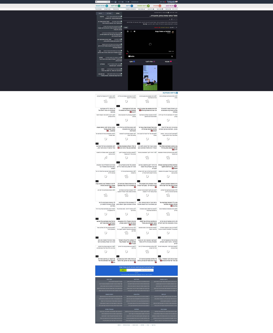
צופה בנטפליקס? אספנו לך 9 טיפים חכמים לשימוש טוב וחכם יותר (138, 318)
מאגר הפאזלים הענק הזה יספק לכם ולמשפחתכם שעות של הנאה (110, 283)
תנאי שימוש (139, 274)
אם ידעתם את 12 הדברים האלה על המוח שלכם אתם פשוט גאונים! (138, 320)
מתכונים (156, 6)
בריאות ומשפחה (142, 6)
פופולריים (109, 13)
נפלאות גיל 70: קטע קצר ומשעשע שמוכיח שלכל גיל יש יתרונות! (165, 296)
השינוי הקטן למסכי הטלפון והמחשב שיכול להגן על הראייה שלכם (138, 316)
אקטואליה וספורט (109, 309)
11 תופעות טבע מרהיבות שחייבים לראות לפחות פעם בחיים (139, 305)
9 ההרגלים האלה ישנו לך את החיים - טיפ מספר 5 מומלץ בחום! (166, 298)
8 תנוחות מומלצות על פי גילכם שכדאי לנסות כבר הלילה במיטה (138, 281)
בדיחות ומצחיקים (158, 12)
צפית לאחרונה (107, 9)
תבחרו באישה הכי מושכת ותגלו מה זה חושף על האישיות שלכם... (111, 303)
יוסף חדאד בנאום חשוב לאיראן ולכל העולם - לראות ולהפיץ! (112, 316)
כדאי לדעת (114, 6)
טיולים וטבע (150, 9)
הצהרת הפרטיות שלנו (133, 274)
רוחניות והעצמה (101, 6)
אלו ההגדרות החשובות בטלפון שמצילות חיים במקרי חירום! (139, 313)
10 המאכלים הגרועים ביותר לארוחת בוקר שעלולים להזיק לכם (166, 290)
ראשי (176, 12)
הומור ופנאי (159, 9)
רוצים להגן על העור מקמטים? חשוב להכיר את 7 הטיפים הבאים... (138, 288)
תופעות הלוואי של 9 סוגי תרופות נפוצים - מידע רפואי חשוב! (166, 286)
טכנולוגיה (136, 309)
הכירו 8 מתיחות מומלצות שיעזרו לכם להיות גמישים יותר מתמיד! (111, 318)
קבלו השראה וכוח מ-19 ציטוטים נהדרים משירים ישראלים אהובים (165, 313)
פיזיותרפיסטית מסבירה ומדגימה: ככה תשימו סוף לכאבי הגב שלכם (165, 303)
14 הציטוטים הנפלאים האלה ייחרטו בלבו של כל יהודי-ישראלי (111, 301)
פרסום (119, 325)
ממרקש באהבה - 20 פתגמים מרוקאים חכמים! (169, 301)
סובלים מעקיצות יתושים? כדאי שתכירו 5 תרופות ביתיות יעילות (139, 286)
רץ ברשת (167, 9)
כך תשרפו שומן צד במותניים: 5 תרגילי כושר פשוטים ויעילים (112, 313)
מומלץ (117, 13)
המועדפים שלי (98, 9)
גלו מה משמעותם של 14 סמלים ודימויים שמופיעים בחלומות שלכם (110, 298)
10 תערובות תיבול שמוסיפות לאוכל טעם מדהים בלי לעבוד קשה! (165, 288)
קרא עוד (145, 24)
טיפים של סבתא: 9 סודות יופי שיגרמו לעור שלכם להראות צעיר (139, 283)
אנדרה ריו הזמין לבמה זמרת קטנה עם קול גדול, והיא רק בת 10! (165, 305)
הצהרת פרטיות (126, 325)
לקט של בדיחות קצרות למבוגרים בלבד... (115, 281)
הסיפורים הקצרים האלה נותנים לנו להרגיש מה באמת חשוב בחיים (110, 305)
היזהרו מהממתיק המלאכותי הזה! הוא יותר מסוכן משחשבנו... (166, 283)
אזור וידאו (162, 2)
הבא (126, 27)
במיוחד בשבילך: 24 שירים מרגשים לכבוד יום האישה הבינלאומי (166, 320)
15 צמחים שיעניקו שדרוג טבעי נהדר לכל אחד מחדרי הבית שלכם (138, 301)
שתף (171, 27)
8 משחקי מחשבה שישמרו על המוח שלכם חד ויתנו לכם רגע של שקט (137, 311)
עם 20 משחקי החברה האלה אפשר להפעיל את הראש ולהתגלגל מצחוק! (109, 288)
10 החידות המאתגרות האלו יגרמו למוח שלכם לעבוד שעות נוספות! (110, 290)
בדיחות (128, 6)
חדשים (100, 13)
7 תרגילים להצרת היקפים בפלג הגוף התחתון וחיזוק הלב (112, 320)
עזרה (126, 2)
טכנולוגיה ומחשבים (130, 9)
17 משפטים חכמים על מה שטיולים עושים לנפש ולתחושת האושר (138, 296)
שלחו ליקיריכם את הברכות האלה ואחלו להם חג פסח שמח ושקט (111, 296)
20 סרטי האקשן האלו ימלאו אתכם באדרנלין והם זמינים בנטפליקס (165, 318)
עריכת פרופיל (116, 9)
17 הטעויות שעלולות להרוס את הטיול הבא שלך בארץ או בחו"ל (138, 303)
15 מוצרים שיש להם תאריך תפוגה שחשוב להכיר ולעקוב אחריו (139, 290)
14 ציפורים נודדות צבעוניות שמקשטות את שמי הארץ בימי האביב (138, 298)
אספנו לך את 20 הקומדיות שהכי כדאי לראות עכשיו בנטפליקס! (166, 311)
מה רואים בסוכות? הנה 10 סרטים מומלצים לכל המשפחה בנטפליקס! (164, 316)
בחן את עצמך (170, 6)
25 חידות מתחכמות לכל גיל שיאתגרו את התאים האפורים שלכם (111, 286)
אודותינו (142, 325)
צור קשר (120, 2)
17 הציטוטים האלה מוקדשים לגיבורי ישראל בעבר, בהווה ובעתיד (111, 311)
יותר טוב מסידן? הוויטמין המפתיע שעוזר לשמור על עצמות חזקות (165, 281)
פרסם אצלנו (134, 2)
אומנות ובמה (141, 9)
